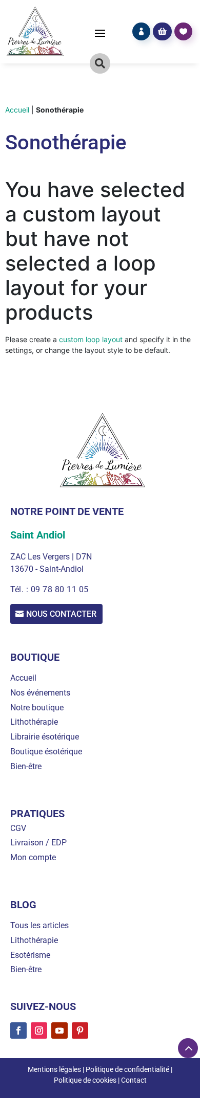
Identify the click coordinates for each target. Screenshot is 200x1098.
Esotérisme (30, 955)
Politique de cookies (85, 1080)
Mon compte (33, 857)
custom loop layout (91, 339)
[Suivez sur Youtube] (59, 1030)
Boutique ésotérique (46, 751)
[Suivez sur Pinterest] (80, 1030)
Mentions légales (54, 1069)
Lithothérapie (34, 722)
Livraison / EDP (38, 842)
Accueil (17, 109)
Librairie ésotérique (44, 737)
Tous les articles (39, 925)
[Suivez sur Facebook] (18, 1030)
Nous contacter (61, 614)
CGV (18, 828)
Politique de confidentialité (127, 1069)
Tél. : (20, 589)
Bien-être (26, 766)
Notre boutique (37, 707)
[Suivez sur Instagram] (39, 1030)
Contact (134, 1080)
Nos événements (40, 693)
